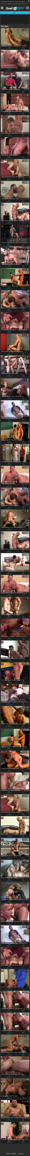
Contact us (21, 1153)
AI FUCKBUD (25, 12)
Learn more (25, 3)
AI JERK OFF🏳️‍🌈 (11, 12)
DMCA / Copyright (11, 1153)
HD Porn (18, 12)
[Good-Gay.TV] (15, 8)
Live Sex (3, 12)
